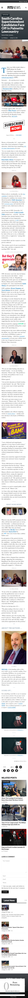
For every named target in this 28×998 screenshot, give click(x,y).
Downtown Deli (7, 89)
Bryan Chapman (16, 288)
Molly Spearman (17, 200)
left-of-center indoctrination (14, 147)
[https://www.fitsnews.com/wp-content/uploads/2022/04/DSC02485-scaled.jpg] (14, 180)
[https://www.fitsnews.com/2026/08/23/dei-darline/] (5, 907)
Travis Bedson (6, 290)
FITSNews (5, 37)
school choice (11, 413)
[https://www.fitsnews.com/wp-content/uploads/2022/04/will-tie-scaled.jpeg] (14, 647)
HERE (3, 703)
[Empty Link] (24, 900)
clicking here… (20, 730)
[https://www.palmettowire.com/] (14, 511)
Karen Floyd (12, 531)
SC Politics (5, 14)
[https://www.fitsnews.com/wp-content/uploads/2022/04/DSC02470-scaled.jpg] (14, 578)
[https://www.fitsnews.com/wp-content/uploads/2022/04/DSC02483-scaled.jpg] (14, 355)
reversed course (8, 204)
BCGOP (14, 116)
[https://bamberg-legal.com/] (14, 438)
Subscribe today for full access (12, 991)
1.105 (16, 220)
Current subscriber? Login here (12, 993)
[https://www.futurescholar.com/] (14, 270)
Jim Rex (12, 530)
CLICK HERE (12, 707)
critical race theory (8, 77)
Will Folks (5, 802)
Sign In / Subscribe (23, 1)
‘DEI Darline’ (5, 910)
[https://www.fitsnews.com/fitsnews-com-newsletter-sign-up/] (14, 720)
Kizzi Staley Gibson (7, 160)
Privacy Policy (13, 996)
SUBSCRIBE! (19, 135)
